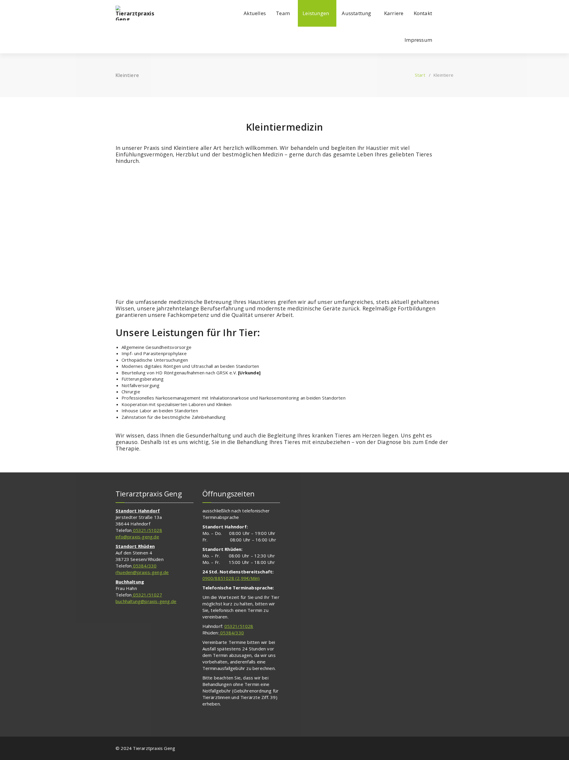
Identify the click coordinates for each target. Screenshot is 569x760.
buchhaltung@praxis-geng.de (146, 601)
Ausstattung (356, 13)
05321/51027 (147, 595)
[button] (160, 232)
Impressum (418, 39)
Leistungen (316, 13)
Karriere (394, 13)
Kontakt (423, 13)
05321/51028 (147, 530)
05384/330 (144, 566)
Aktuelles (255, 13)
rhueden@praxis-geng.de (142, 572)
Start (420, 75)
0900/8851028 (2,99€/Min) (231, 578)
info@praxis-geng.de (137, 537)
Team (283, 13)
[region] (284, 232)
